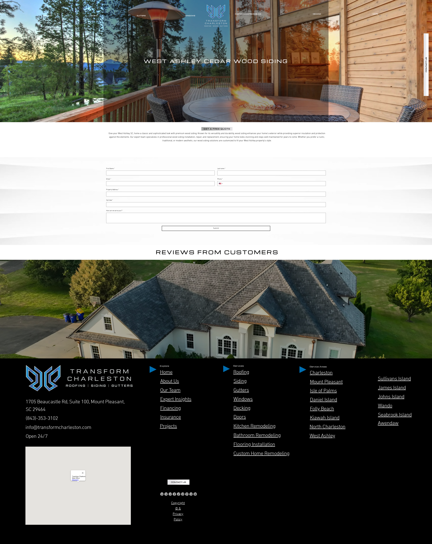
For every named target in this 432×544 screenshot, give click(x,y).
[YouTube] (170, 494)
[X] (166, 494)
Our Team (170, 390)
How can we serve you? (114, 211)
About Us (169, 381)
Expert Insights (175, 399)
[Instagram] (182, 494)
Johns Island (391, 397)
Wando (385, 406)
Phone (220, 179)
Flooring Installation (254, 445)
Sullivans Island (394, 379)
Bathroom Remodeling (257, 435)
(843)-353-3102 (42, 418)
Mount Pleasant (326, 382)
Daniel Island (323, 400)
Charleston (321, 373)
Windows (243, 399)
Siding (240, 381)
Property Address (112, 190)
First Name (110, 169)
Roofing (241, 372)
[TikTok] (178, 494)
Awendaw (388, 423)
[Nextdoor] (191, 494)
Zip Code (109, 200)
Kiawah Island (324, 418)
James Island (392, 388)
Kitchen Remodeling (254, 426)
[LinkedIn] (162, 494)
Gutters (241, 390)
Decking (241, 408)
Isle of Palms (323, 391)
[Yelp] (195, 494)
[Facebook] (174, 494)
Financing (170, 408)
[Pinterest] (187, 494)
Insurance (170, 417)
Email (108, 179)
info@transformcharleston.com (58, 428)
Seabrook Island (395, 415)
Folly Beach (322, 409)
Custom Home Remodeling (261, 454)
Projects (168, 426)
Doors (239, 417)
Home (166, 372)
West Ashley (322, 436)
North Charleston (327, 427)
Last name (221, 169)
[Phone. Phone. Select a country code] (221, 183)
